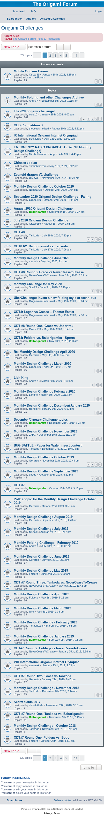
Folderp (33, 573)
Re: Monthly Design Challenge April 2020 (44, 352)
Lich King (21, 377)
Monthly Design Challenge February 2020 (44, 391)
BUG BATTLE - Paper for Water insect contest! (48, 445)
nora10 (33, 114)
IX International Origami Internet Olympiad (46, 135)
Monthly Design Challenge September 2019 (46, 471)
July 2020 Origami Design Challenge (41, 220)
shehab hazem (37, 166)
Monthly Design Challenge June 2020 (41, 258)
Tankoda (34, 235)
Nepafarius (35, 189)
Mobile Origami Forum (31, 71)
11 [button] (75, 55)
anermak (34, 665)
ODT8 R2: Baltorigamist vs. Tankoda (41, 246)
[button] (37, 55)
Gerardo (34, 355)
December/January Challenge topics (41, 419)
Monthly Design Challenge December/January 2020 (52, 405)
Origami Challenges (22, 27)
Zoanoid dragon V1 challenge (36, 174)
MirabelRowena (38, 154)
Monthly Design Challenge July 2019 (41, 528)
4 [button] (61, 55)
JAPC (32, 434)
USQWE (34, 177)
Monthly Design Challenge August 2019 (43, 517)
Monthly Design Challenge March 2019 (42, 608)
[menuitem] (16, 11)
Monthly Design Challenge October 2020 (44, 186)
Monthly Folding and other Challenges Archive (49, 97)
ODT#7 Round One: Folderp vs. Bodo (41, 737)
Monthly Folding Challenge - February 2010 (46, 543)
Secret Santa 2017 (27, 702)
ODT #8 (19, 232)
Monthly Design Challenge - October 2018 (45, 725)
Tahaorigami (36, 625)
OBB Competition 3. (29, 125)
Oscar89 (34, 74)
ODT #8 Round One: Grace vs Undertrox (43, 326)
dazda (32, 474)
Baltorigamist (37, 211)
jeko (31, 611)
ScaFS (33, 287)
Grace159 (35, 199)
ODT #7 (19, 485)
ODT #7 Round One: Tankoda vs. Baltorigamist (48, 714)
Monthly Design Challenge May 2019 (41, 570)
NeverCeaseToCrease (42, 275)
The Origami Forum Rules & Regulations (36, 38)
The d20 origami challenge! (34, 111)
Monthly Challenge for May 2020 (38, 284)
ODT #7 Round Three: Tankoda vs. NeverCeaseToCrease (55, 582)
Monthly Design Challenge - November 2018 (46, 688)
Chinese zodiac (25, 163)
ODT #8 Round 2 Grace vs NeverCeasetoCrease (49, 272)
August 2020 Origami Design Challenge (43, 208)
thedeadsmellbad (39, 128)
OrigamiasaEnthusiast (42, 301)
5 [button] (66, 55)
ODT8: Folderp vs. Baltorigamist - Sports (44, 338)
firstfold (33, 408)
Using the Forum (35, 77)
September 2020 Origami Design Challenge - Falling (52, 196)
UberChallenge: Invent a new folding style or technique (55, 298)
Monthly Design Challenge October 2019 (44, 457)
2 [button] (50, 55)
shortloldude (36, 705)
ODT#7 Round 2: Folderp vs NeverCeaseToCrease (50, 648)
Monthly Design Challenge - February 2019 (45, 622)
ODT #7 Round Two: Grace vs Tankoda (42, 676)
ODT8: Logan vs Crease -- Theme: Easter (44, 312)
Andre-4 (33, 100)
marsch (33, 261)
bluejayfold (35, 138)
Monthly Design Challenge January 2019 (44, 636)
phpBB (39, 809)
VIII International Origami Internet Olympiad (47, 662)
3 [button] (55, 55)
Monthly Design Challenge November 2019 (45, 431)
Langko (33, 394)
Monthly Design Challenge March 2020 (42, 363)
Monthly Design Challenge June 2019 (41, 556)
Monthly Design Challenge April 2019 (41, 594)
